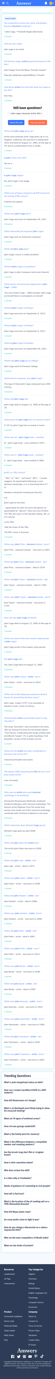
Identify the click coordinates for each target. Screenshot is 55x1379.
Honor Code (9, 1321)
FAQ (6, 1340)
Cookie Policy (34, 1340)
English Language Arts (38, 1293)
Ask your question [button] (37, 122)
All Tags (7, 1279)
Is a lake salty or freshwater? (18, 1178)
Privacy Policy (34, 1330)
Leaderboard (9, 1274)
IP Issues (32, 1345)
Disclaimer (33, 1335)
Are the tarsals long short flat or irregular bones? (24, 1153)
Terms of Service (35, 1326)
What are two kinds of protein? (18, 1245)
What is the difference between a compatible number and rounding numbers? (25, 1143)
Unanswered (9, 1283)
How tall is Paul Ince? (14, 1193)
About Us (32, 1316)
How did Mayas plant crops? (17, 1211)
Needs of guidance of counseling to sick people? (27, 1186)
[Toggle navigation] (3, 3)
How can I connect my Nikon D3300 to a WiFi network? (25, 1091)
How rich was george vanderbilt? (19, 1126)
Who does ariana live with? (17, 1170)
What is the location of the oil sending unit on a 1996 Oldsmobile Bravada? (26, 1202)
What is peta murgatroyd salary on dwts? (23, 1082)
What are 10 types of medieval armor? (22, 1118)
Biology (32, 1283)
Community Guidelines (13, 1316)
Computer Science (36, 1302)
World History (34, 1288)
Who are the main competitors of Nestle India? (26, 1237)
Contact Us (33, 1321)
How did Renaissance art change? (20, 1100)
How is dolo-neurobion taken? (18, 1162)
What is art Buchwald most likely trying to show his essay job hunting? (27, 1109)
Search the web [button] (16, 122)
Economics (33, 1307)
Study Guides (9, 1330)
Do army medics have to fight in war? (21, 1219)
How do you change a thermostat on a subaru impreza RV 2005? (25, 1228)
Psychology (33, 1298)
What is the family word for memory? (21, 1134)
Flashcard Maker (11, 1326)
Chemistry (33, 1279)
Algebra (32, 1274)
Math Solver (9, 1335)
